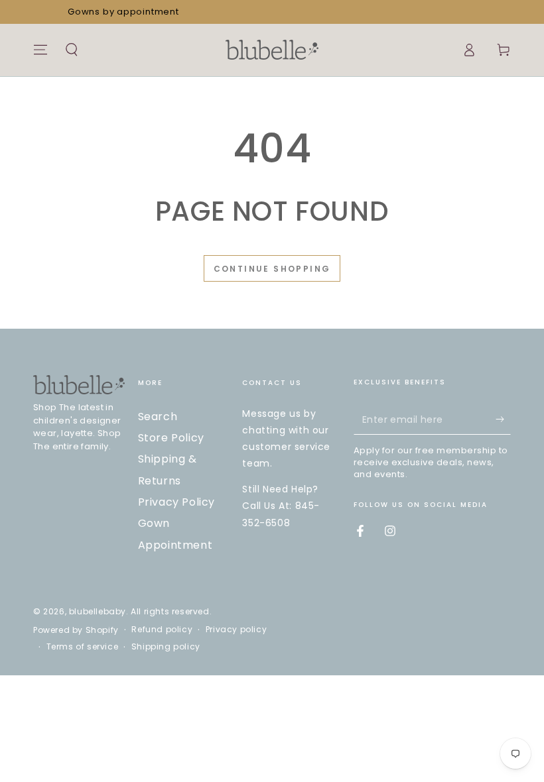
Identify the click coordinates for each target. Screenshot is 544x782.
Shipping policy (165, 647)
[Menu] (40, 49)
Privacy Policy (176, 502)
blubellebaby (97, 611)
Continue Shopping (272, 268)
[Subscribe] (503, 419)
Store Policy (171, 437)
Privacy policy (236, 629)
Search (158, 416)
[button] (71, 49)
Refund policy (161, 629)
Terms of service (82, 647)
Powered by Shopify (76, 630)
